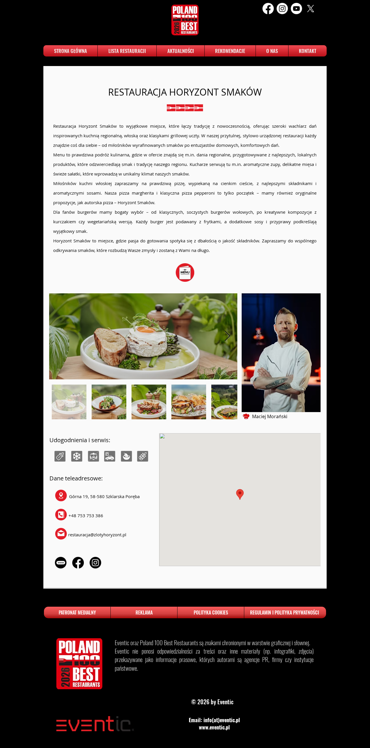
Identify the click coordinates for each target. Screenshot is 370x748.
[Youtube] (296, 8)
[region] (59, 457)
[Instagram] (282, 8)
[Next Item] (227, 336)
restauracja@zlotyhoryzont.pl (97, 534)
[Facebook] (268, 8)
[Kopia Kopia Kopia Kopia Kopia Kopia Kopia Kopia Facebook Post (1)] (310, 8)
